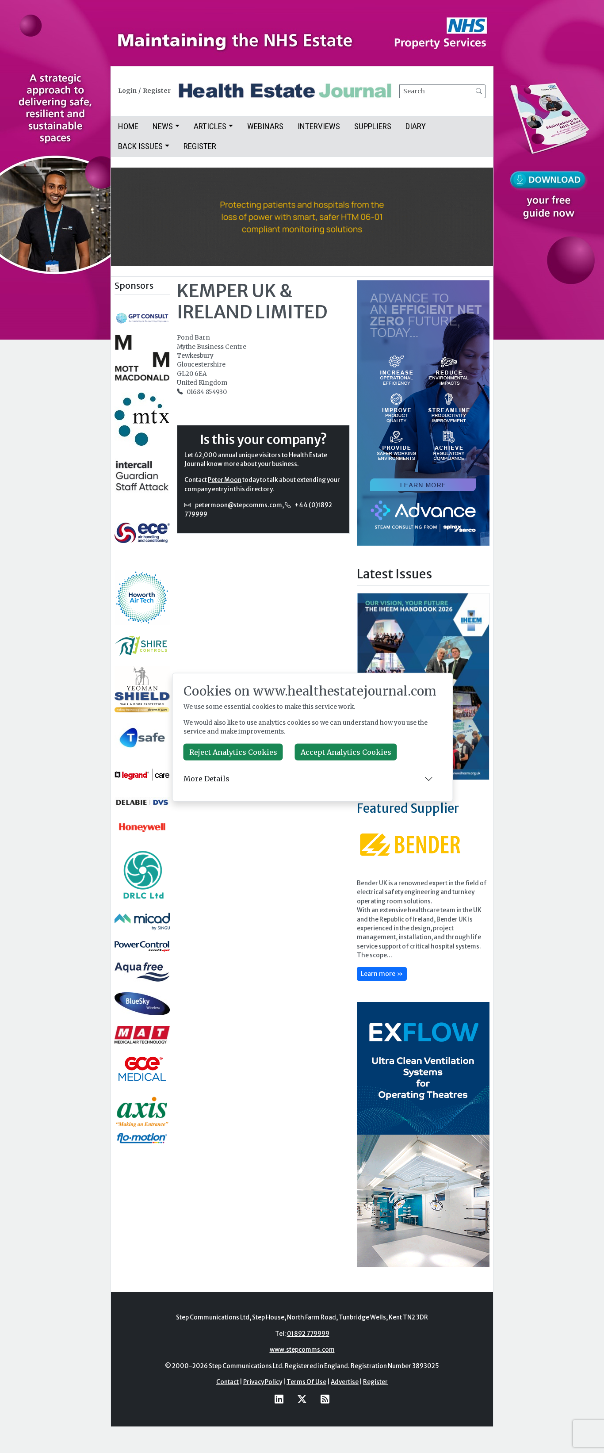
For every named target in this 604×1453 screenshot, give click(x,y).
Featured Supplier (408, 808)
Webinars (265, 126)
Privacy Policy (262, 1382)
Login (127, 91)
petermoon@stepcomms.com (238, 505)
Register (157, 91)
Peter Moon (224, 480)
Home (128, 126)
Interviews (319, 126)
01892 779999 (308, 1334)
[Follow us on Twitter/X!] (302, 1398)
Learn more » (382, 974)
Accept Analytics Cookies (346, 751)
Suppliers (372, 126)
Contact (227, 1382)
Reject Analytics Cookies (233, 751)
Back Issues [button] (140, 146)
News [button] (163, 126)
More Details (206, 778)
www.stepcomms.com (302, 1350)
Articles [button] (210, 126)
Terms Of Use (306, 1382)
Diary (415, 126)
